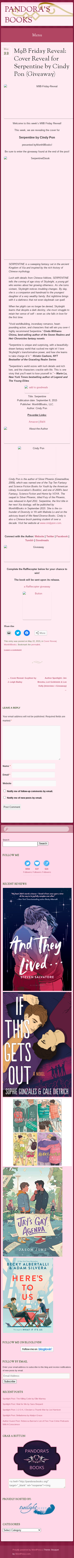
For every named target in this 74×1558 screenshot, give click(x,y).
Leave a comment (13, 650)
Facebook (62, 536)
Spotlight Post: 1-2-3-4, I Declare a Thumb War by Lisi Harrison (32, 1410)
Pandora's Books (27, 15)
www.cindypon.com (50, 523)
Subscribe (9, 1381)
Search (6, 840)
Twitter (50, 536)
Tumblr (29, 540)
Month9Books (10, 644)
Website (39, 536)
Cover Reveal (50, 641)
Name (7, 766)
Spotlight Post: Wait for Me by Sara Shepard (23, 1404)
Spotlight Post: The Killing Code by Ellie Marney (24, 1399)
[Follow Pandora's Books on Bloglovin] (37, 1351)
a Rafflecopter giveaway (37, 586)
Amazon (33, 421)
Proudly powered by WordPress (27, 1550)
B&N (42, 421)
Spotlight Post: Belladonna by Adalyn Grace (22, 1415)
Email (6, 774)
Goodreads (42, 540)
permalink (35, 644)
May (6, 50)
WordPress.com (22, 1554)
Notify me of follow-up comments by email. (30, 791)
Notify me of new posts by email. (24, 798)
